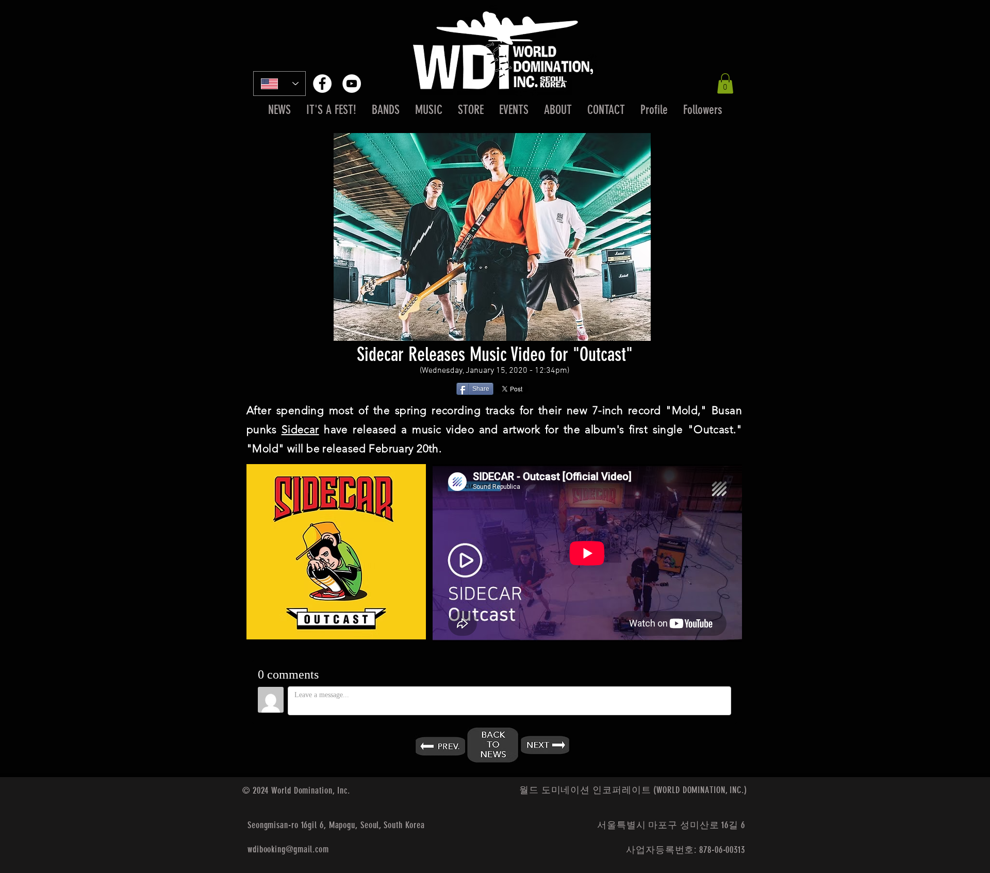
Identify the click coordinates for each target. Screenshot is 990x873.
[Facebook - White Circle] (322, 83)
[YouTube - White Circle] (351, 83)
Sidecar (300, 429)
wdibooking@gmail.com (288, 849)
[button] (725, 83)
